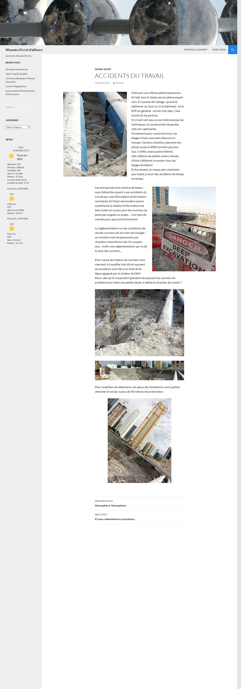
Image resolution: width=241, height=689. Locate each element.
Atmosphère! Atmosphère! (110, 503)
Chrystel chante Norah (17, 69)
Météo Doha (219, 49)
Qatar (99, 69)
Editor (119, 82)
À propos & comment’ (195, 49)
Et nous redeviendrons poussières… (115, 517)
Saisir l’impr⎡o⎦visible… (17, 73)
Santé (107, 69)
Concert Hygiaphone (16, 86)
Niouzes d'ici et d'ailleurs (24, 50)
